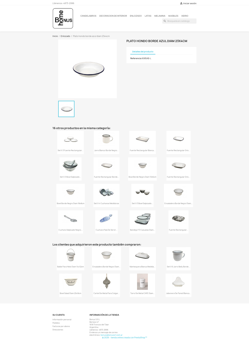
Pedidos (56, 323)
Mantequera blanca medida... (142, 266)
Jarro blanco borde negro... (106, 150)
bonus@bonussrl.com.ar (112, 335)
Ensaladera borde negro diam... (178, 203)
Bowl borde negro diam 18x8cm (70, 203)
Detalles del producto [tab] (142, 51)
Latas (148, 15)
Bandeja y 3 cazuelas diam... (142, 230)
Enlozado (136, 15)
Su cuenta (59, 314)
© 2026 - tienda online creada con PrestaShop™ (124, 337)
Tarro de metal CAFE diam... (142, 293)
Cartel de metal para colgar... (106, 293)
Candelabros (88, 15)
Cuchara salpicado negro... (70, 230)
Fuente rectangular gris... (178, 150)
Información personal (62, 319)
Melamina (159, 15)
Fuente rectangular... (178, 230)
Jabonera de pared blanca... (178, 293)
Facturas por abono (61, 326)
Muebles (173, 15)
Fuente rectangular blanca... (142, 150)
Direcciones (58, 329)
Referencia (135, 58)
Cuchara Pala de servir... (106, 230)
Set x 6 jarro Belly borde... (178, 266)
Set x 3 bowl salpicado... (70, 177)
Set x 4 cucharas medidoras (106, 203)
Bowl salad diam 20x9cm (70, 293)
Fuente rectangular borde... (106, 177)
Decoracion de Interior (113, 15)
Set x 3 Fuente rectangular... (70, 150)
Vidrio (184, 15)
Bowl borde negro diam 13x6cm (142, 177)
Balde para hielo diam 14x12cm (70, 266)
